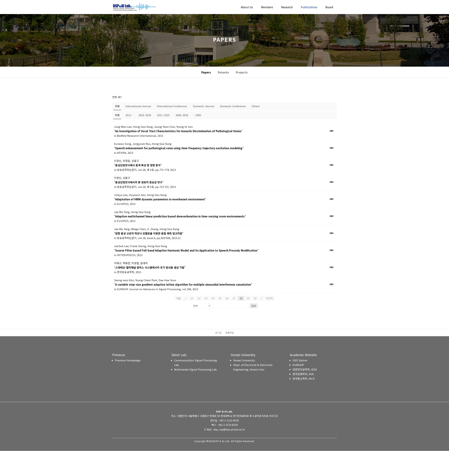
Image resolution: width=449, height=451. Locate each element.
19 (248, 298)
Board (329, 7)
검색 (253, 306)
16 (227, 298)
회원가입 (229, 332)
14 (213, 298)
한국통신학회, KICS (304, 378)
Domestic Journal (203, 106)
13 (206, 298)
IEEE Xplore (300, 360)
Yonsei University (244, 360)
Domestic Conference (233, 106)
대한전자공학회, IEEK (305, 369)
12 (198, 298)
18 (241, 298)
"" (178, 131)
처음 (178, 298)
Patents (223, 72)
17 (234, 298)
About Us (247, 7)
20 (255, 298)
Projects (242, 72)
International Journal (138, 106)
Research (287, 7)
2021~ (128, 115)
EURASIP (298, 365)
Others (256, 106)
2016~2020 (144, 115)
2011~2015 (163, 115)
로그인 (218, 332)
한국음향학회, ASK (303, 374)
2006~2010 (182, 115)
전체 (117, 106)
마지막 (269, 298)
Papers (206, 72)
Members (267, 7)
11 (191, 298)
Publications (309, 7)
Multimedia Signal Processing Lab (195, 369)
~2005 (197, 115)
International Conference (172, 106)
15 (220, 298)
